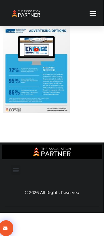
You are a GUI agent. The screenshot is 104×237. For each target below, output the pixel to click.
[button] (93, 13)
